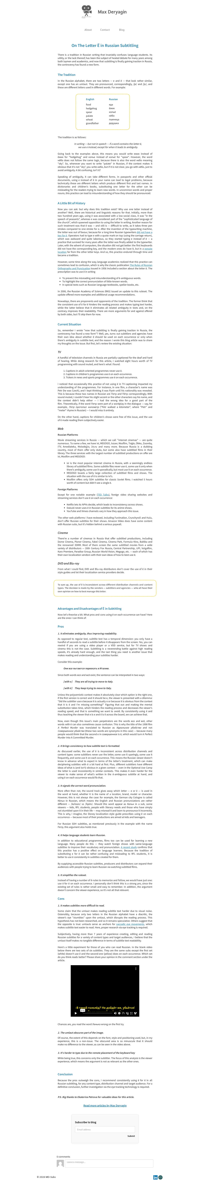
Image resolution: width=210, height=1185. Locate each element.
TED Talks (103, 494)
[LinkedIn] (155, 1177)
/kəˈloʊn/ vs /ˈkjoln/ (81, 804)
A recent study (129, 847)
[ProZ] (160, 1177)
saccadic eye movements (130, 924)
